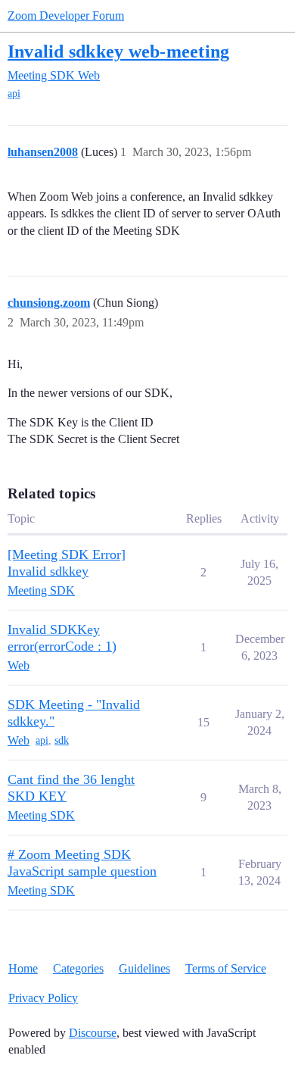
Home (23, 968)
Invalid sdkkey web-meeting (118, 51)
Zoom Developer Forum (66, 15)
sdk (61, 740)
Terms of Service (225, 968)
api (14, 93)
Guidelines (144, 968)
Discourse (92, 1032)
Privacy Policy (43, 997)
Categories (78, 968)
